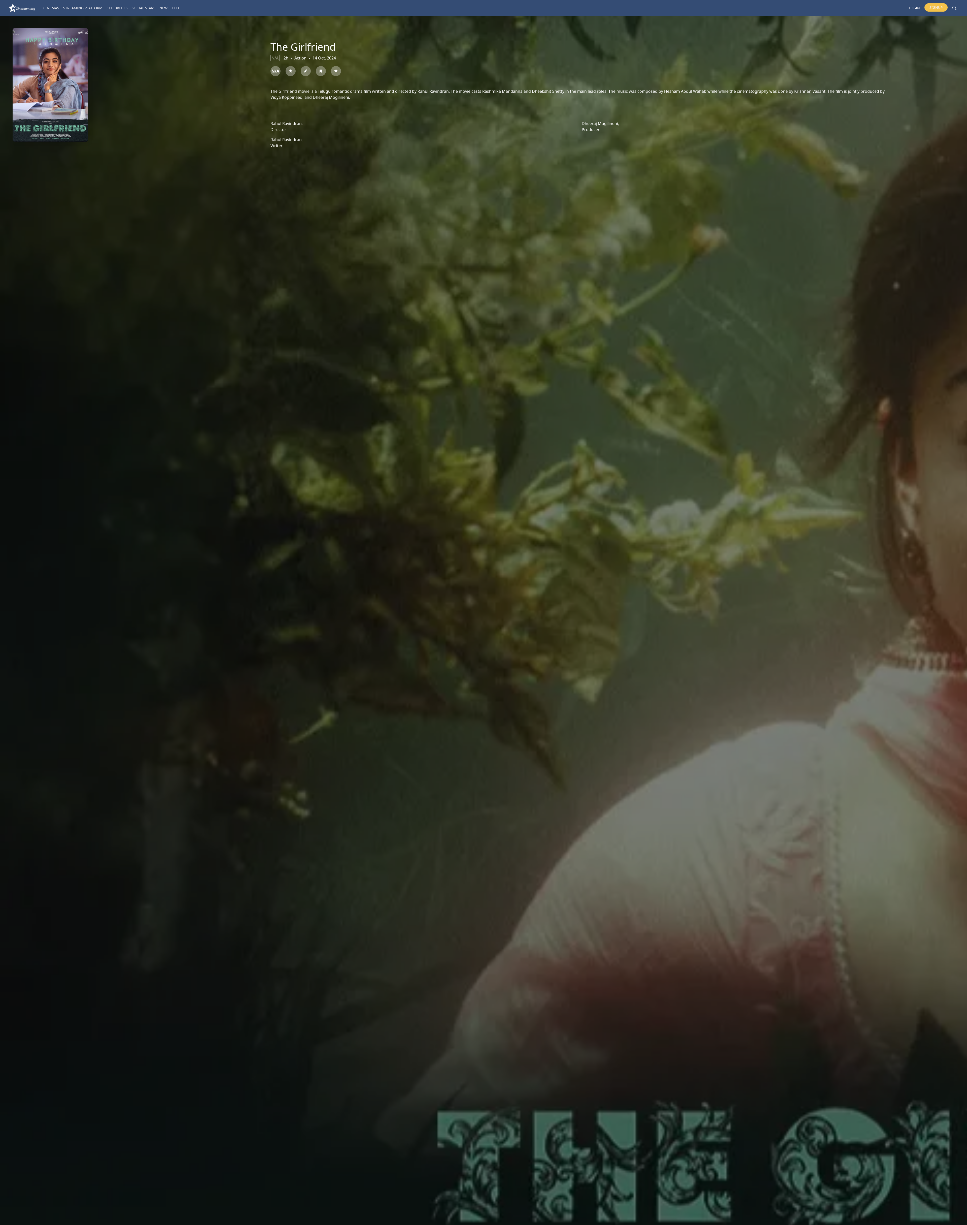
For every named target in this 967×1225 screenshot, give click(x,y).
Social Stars (143, 8)
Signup (936, 7)
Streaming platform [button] (82, 8)
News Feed (169, 8)
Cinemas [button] (51, 8)
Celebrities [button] (117, 8)
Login (914, 8)
